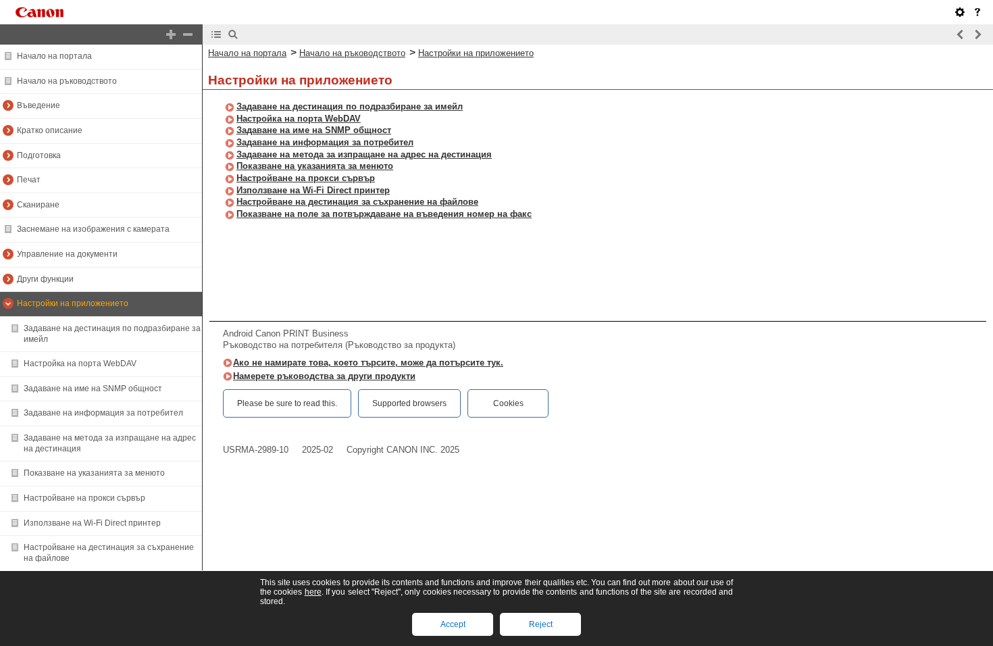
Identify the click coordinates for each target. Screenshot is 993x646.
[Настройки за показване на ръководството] (959, 12)
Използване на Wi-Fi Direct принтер (92, 523)
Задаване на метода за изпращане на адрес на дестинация (364, 154)
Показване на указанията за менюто (94, 473)
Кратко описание (49, 130)
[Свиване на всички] (187, 34)
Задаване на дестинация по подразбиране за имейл (349, 106)
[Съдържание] (216, 34)
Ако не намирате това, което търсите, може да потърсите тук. (368, 362)
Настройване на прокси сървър (84, 498)
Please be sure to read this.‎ (287, 403)
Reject (541, 624)
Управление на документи (67, 254)
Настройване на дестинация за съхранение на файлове (357, 202)
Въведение (38, 105)
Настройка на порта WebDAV (80, 363)
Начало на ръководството (67, 81)
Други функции (45, 279)
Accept (452, 624)
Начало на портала (54, 56)
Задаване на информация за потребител (103, 413)
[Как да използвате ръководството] (977, 12)
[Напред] (977, 34)
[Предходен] (960, 34)
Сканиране (38, 204)
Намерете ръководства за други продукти (324, 376)
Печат (29, 179)
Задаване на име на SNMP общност (93, 388)
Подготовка (39, 155)
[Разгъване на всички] (170, 34)
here (313, 592)
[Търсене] (233, 34)
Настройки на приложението (72, 303)
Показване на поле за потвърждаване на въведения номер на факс (384, 214)
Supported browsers (409, 403)
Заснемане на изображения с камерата (93, 229)
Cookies (508, 403)
